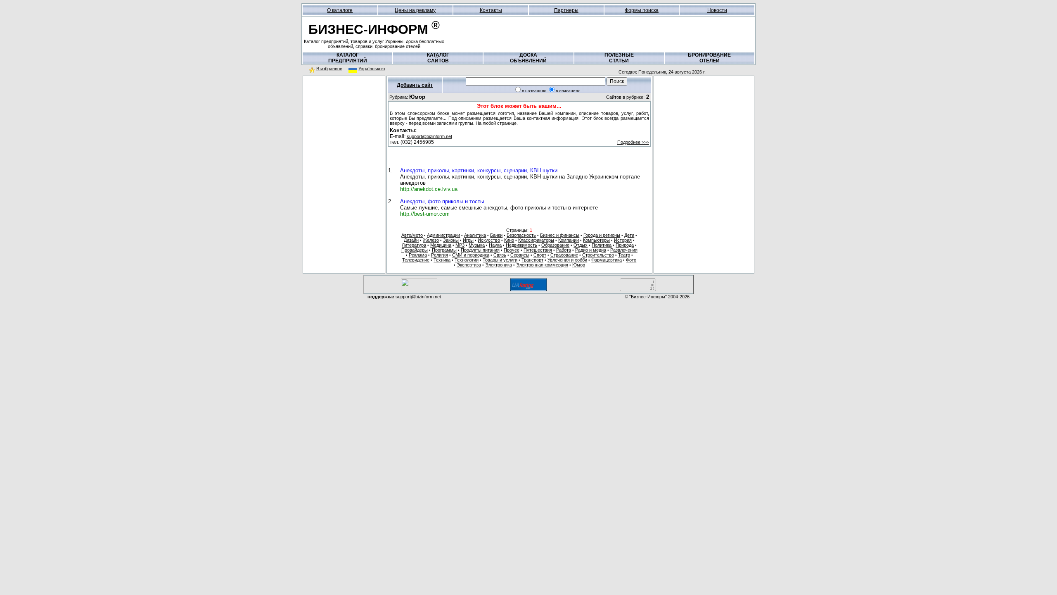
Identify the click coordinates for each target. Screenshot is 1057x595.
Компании (568, 240)
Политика (601, 245)
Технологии (467, 259)
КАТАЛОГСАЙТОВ (438, 58)
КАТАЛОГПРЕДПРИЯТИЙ (347, 58)
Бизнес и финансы (559, 235)
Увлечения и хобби (567, 259)
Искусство (489, 240)
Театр (624, 254)
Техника (442, 259)
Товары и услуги (500, 259)
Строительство (598, 254)
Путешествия (538, 250)
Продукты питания (480, 250)
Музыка (477, 245)
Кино (509, 240)
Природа (625, 245)
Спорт (539, 254)
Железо (431, 240)
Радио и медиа (590, 250)
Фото (631, 259)
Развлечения (624, 250)
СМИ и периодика (470, 254)
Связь (499, 254)
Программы (444, 250)
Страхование (564, 254)
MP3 (460, 245)
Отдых (581, 245)
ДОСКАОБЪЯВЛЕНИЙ (528, 58)
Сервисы (519, 254)
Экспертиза (469, 264)
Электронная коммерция (542, 264)
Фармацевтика (606, 259)
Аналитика (475, 235)
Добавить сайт (415, 85)
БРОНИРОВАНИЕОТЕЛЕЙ (709, 58)
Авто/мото (412, 235)
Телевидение (415, 259)
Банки (496, 235)
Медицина (440, 245)
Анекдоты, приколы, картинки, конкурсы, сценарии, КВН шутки (478, 170)
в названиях (534, 90)
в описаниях (568, 90)
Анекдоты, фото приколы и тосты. (443, 201)
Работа (563, 250)
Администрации (443, 235)
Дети (629, 235)
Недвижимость (521, 245)
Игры (468, 240)
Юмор (578, 264)
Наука (495, 245)
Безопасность (521, 235)
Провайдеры (414, 250)
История (623, 240)
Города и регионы (601, 235)
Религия (439, 254)
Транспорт (532, 259)
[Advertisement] (344, 131)
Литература (414, 245)
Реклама (418, 254)
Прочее (511, 250)
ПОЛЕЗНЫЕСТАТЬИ (619, 58)
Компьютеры (596, 240)
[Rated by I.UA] (419, 290)
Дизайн (411, 240)
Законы (451, 240)
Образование (555, 245)
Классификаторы (536, 240)
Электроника (498, 264)
